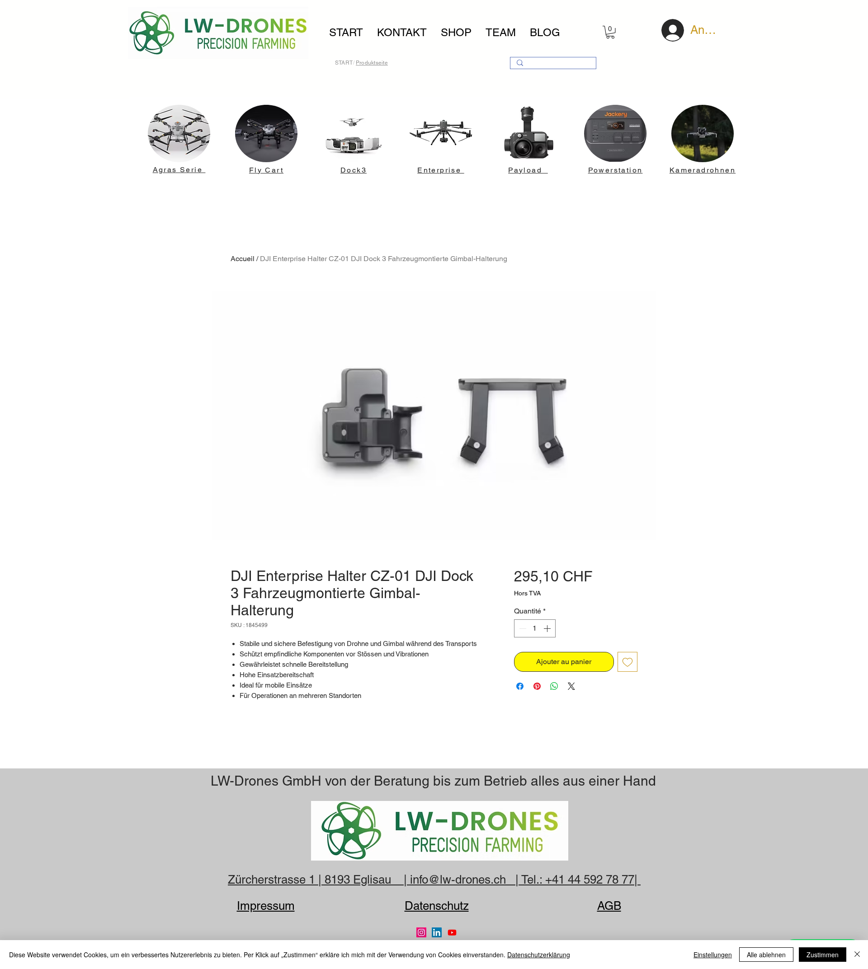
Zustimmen (823, 954)
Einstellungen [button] (712, 954)
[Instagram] (421, 932)
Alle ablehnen (766, 954)
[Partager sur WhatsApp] (554, 686)
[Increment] (548, 628)
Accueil (243, 258)
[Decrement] (521, 628)
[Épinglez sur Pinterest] (537, 686)
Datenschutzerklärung (538, 954)
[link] (610, 32)
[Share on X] (571, 686)
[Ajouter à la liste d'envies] (627, 662)
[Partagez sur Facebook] (519, 686)
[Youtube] (452, 932)
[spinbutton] (535, 628)
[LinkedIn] (437, 932)
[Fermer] (857, 954)
